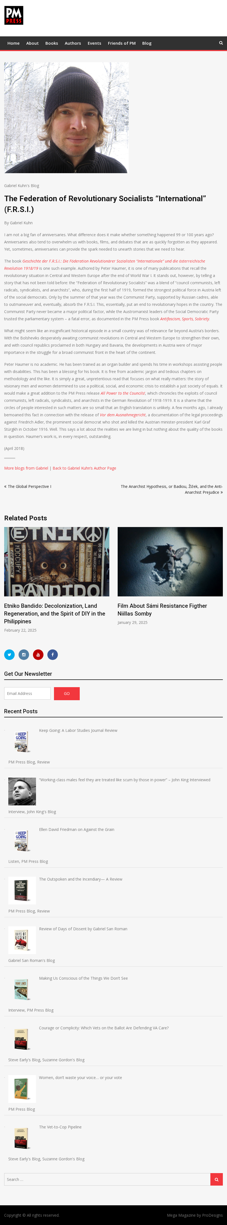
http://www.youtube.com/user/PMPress (38, 654)
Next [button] (219, 582)
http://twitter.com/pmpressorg (9, 654)
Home (13, 43)
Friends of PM (122, 43)
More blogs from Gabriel (26, 468)
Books (51, 43)
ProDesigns (212, 1215)
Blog (147, 43)
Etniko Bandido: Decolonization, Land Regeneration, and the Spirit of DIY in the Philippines (54, 614)
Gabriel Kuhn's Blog (21, 185)
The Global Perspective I (29, 486)
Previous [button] (8, 582)
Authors (73, 43)
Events (94, 43)
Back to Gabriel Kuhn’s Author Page (84, 468)
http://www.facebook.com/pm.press (52, 654)
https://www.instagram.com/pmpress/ (24, 654)
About (32, 43)
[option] (57, 580)
